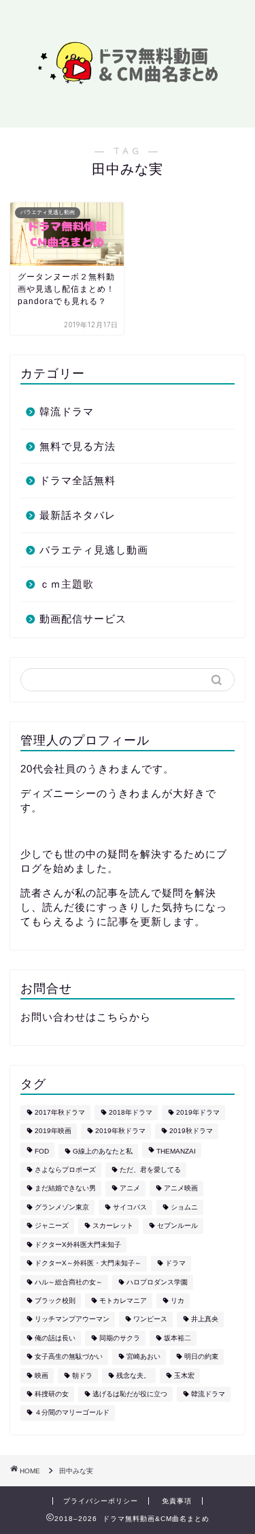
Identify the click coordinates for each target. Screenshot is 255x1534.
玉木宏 (184, 1375)
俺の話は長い (55, 1338)
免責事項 (177, 1501)
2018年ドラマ (130, 1112)
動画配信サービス (82, 619)
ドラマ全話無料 (77, 480)
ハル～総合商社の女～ (69, 1282)
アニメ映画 (181, 1188)
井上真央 (204, 1319)
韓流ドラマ (66, 411)
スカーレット (112, 1226)
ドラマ (175, 1263)
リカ (177, 1300)
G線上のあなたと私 (103, 1151)
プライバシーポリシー (100, 1501)
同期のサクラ (119, 1338)
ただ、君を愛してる (150, 1169)
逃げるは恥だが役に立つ (129, 1394)
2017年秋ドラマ (60, 1112)
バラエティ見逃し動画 (93, 550)
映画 (41, 1375)
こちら (113, 1017)
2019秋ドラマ (191, 1131)
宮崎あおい (143, 1357)
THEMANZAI (176, 1151)
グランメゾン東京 (62, 1207)
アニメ (130, 1188)
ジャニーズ (52, 1226)
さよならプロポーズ (65, 1169)
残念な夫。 (133, 1375)
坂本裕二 (177, 1338)
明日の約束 (201, 1357)
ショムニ (184, 1207)
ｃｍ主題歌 (66, 584)
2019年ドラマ (198, 1112)
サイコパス (130, 1207)
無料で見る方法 (77, 446)
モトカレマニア (123, 1300)
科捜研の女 (52, 1394)
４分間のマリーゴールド (72, 1413)
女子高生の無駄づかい (69, 1357)
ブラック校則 (55, 1300)
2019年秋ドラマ (120, 1131)
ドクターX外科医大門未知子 (78, 1244)
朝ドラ (82, 1375)
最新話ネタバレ (77, 515)
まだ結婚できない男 (65, 1188)
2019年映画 (53, 1131)
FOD (42, 1151)
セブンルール (177, 1226)
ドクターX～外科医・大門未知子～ (88, 1263)
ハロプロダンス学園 (157, 1282)
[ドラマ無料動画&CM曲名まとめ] (127, 82)
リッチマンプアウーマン (72, 1319)
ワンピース (150, 1319)
